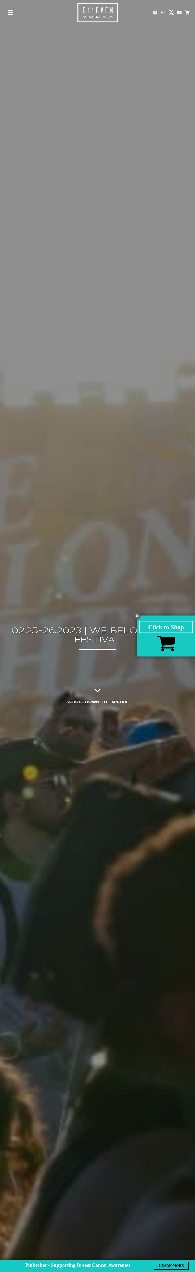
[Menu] (11, 12)
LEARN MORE (171, 1265)
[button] (155, 12)
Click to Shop (166, 626)
